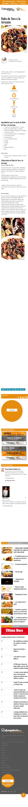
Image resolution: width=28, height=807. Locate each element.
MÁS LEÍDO (4, 541)
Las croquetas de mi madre (20, 603)
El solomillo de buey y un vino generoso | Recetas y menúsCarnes (20, 558)
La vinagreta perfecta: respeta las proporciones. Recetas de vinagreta (20, 622)
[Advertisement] (14, 323)
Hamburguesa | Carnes (18, 595)
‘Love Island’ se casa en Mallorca (20, 661)
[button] (2, 494)
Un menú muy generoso (18, 565)
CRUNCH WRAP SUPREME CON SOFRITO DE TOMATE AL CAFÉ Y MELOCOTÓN (20, 549)
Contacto (3, 771)
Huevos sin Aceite (6, 783)
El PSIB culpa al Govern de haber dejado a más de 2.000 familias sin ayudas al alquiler (20, 670)
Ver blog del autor (10, 478)
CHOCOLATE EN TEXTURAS (18, 580)
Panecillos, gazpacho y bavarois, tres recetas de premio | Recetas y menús (20, 612)
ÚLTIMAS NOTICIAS (6, 630)
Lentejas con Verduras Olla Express (10, 781)
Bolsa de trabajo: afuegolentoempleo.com (20, 587)
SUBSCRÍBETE (12, 410)
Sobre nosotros (5, 769)
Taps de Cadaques (6, 779)
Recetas (3, 759)
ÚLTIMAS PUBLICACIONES (15, 541)
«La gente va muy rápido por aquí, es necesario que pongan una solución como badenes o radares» (20, 681)
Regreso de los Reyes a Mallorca (20, 653)
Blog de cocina (5, 756)
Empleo (3, 774)
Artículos (3, 761)
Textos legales (5, 776)
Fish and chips (18, 571)
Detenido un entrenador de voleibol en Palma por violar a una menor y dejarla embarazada (20, 714)
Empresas (4, 766)
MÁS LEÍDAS (16, 630)
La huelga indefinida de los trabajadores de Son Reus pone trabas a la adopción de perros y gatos (20, 725)
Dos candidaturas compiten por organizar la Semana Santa (20, 646)
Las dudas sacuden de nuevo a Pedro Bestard (12, 640)
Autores (3, 764)
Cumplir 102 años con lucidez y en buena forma (20, 690)
